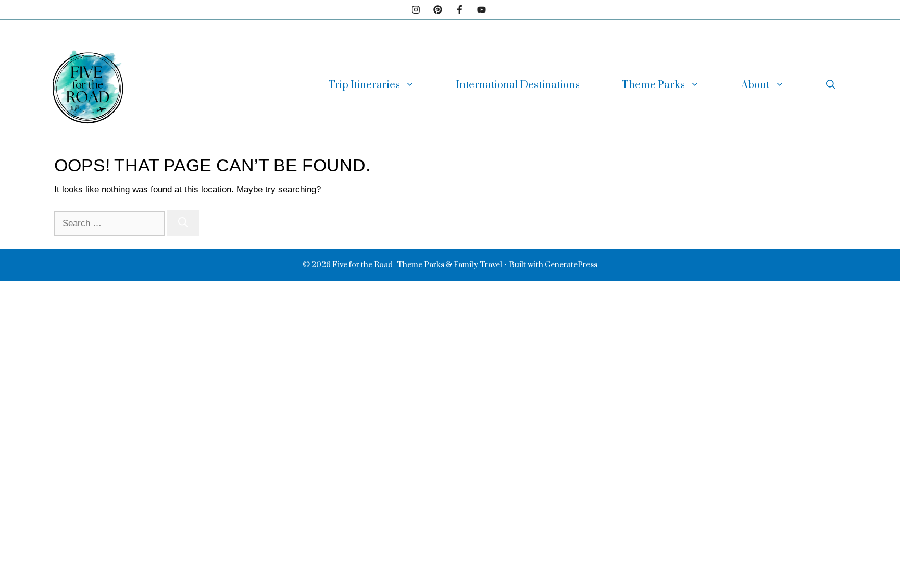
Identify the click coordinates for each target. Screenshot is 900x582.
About (755, 85)
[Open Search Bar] (830, 85)
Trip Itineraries (364, 85)
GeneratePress (571, 265)
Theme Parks (653, 85)
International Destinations (518, 85)
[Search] (183, 222)
